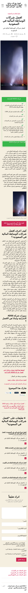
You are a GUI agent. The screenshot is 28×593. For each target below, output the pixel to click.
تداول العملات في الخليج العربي (17, 575)
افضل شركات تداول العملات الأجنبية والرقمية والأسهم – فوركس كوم (17, 587)
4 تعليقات (13, 36)
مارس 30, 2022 (6, 34)
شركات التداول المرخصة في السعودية (15, 384)
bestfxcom (16, 34)
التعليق (24, 506)
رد (25, 443)
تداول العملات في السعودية (14, 13)
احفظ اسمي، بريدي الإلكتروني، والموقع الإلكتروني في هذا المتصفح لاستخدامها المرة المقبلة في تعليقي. (14, 544)
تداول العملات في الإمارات (18, 570)
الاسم (24, 521)
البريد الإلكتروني (22, 528)
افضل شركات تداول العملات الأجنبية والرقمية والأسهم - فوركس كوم (14, 4)
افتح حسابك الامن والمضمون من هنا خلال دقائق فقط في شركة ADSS (14, 223)
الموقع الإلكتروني (22, 535)
